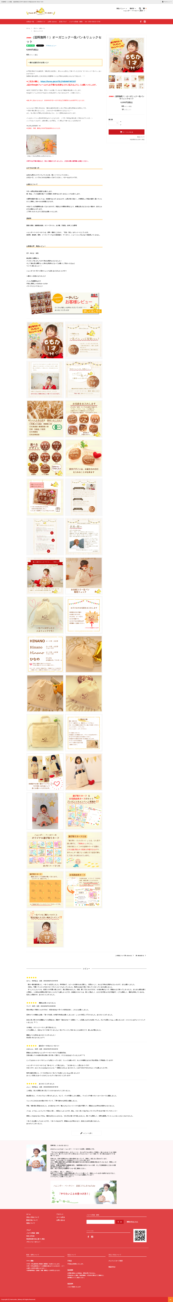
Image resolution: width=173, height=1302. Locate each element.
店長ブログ (63, 21)
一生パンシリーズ (38, 31)
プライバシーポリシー (33, 1242)
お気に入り (127, 109)
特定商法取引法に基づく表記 (35, 1239)
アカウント (167, 2)
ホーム (28, 28)
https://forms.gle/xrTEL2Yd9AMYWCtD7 (58, 81)
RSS (27, 1236)
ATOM (32, 1236)
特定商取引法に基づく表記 (137, 139)
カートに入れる (127, 132)
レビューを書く (87, 1133)
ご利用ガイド (40, 21)
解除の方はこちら (132, 1222)
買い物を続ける (140, 955)
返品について (140, 137)
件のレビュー (51, 45)
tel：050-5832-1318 (92, 21)
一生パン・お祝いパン (39, 28)
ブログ (28, 1230)
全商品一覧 (30, 21)
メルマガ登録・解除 (76, 21)
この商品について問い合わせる (123, 955)
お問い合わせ (52, 21)
